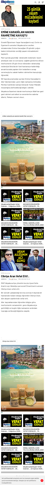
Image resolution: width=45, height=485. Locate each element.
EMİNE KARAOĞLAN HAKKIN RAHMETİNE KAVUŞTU (17, 116)
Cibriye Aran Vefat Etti (9, 341)
